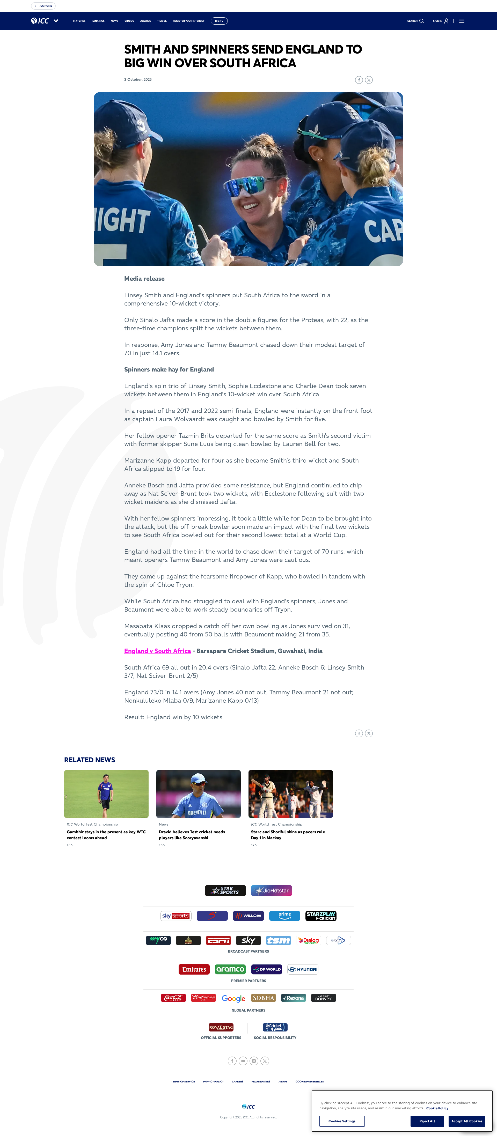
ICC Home (46, 6)
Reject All (427, 1121)
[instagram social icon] (254, 1061)
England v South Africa (157, 651)
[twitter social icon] (264, 1061)
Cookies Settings (341, 1121)
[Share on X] (369, 80)
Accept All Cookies (466, 1121)
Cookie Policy (437, 1108)
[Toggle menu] (462, 21)
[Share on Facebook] (359, 80)
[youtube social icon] (243, 1061)
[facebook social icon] (232, 1061)
